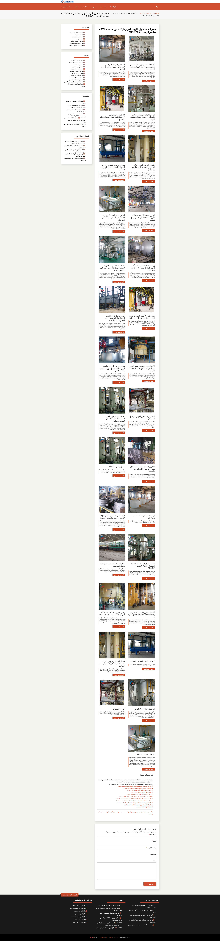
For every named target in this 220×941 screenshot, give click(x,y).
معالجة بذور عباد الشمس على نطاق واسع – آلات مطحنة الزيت (136, 796)
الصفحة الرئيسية (65, 7)
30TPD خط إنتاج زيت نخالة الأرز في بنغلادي (109, 928)
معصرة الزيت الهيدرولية (77, 69)
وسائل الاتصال (113, 7)
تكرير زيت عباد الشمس (77, 60)
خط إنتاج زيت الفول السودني (75, 62)
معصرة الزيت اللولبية (77, 73)
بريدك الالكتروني (151, 847)
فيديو (94, 7)
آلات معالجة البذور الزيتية (76, 32)
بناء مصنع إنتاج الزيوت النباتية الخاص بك (108, 937)
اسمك (154, 841)
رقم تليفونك (153, 854)
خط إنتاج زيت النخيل (77, 67)
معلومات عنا (103, 7)
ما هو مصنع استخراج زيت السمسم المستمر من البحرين (138, 788)
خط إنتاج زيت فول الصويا (76, 77)
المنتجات (75, 7)
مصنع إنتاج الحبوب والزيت (76, 45)
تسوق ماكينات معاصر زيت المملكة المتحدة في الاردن (138, 805)
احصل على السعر (148, 81)
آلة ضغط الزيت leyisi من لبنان (145, 807)
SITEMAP (93, 937)
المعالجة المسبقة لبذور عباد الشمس (73, 82)
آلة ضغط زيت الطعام (77, 37)
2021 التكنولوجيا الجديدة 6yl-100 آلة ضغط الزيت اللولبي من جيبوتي (134, 802)
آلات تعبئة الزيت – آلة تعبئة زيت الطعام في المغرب (139, 794)
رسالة (154, 861)
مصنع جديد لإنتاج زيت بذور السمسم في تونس (140, 925)
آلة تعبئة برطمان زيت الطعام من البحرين (142, 792)
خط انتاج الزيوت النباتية (77, 41)
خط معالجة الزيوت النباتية (76, 43)
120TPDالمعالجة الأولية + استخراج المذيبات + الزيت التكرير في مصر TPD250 (75, 120)
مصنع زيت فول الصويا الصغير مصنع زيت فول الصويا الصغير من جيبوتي (134, 800)
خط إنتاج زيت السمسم (77, 64)
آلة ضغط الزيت (79, 34)
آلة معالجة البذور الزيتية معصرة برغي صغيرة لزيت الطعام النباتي (135, 786)
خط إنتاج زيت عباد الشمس (76, 80)
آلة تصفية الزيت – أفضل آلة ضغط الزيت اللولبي (140, 790)
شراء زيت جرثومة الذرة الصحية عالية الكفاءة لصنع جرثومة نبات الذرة (134, 798)
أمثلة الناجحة (86, 7)
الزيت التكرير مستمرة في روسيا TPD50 (109, 905)
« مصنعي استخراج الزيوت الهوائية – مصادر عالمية (110, 812)
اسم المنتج (152, 834)
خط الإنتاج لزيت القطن (77, 75)
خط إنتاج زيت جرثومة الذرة (76, 71)
